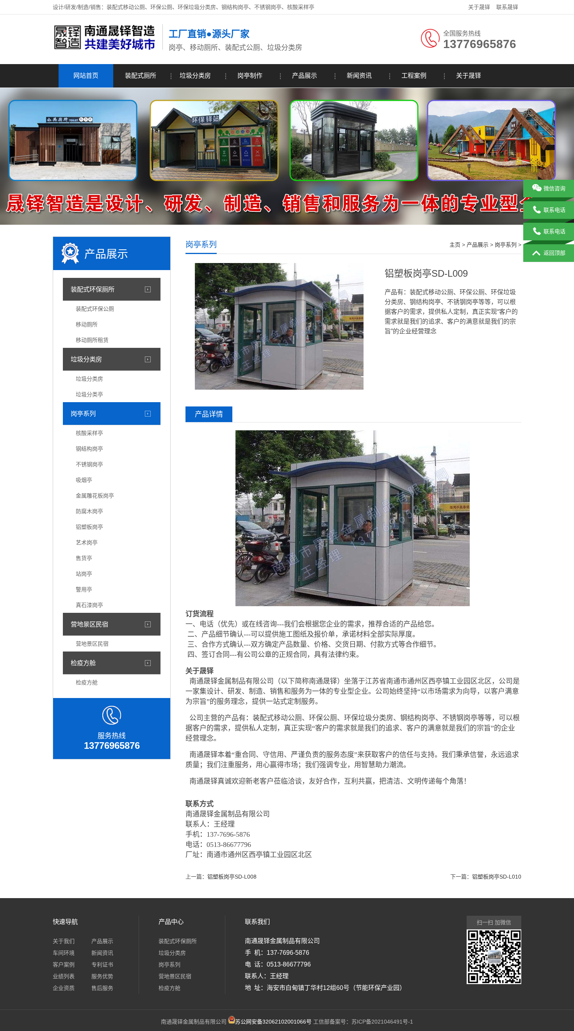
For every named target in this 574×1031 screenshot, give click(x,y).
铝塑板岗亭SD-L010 (496, 876)
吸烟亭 (84, 480)
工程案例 (413, 75)
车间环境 (64, 953)
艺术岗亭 (87, 542)
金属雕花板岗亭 (95, 495)
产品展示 (304, 75)
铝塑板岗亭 (89, 527)
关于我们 (64, 941)
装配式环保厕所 (92, 289)
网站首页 (85, 75)
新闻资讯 (359, 75)
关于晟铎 (479, 7)
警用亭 (84, 589)
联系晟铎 (507, 7)
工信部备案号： (293, 1021)
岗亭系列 (83, 413)
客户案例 (64, 964)
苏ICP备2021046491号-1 (382, 1021)
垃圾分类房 (195, 75)
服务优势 (102, 976)
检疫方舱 (83, 662)
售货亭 (84, 558)
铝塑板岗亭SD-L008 (232, 876)
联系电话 (554, 210)
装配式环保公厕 (95, 309)
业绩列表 (64, 976)
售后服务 (102, 988)
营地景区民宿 (89, 624)
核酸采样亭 (89, 433)
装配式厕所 (140, 75)
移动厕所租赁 (92, 340)
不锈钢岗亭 (89, 464)
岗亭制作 (249, 75)
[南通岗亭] (106, 48)
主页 (454, 245)
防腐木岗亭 (89, 511)
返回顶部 (554, 253)
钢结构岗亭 (89, 449)
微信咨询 (554, 188)
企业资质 (64, 988)
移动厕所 (87, 324)
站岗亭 (84, 574)
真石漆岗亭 (89, 605)
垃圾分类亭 (89, 394)
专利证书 (102, 964)
